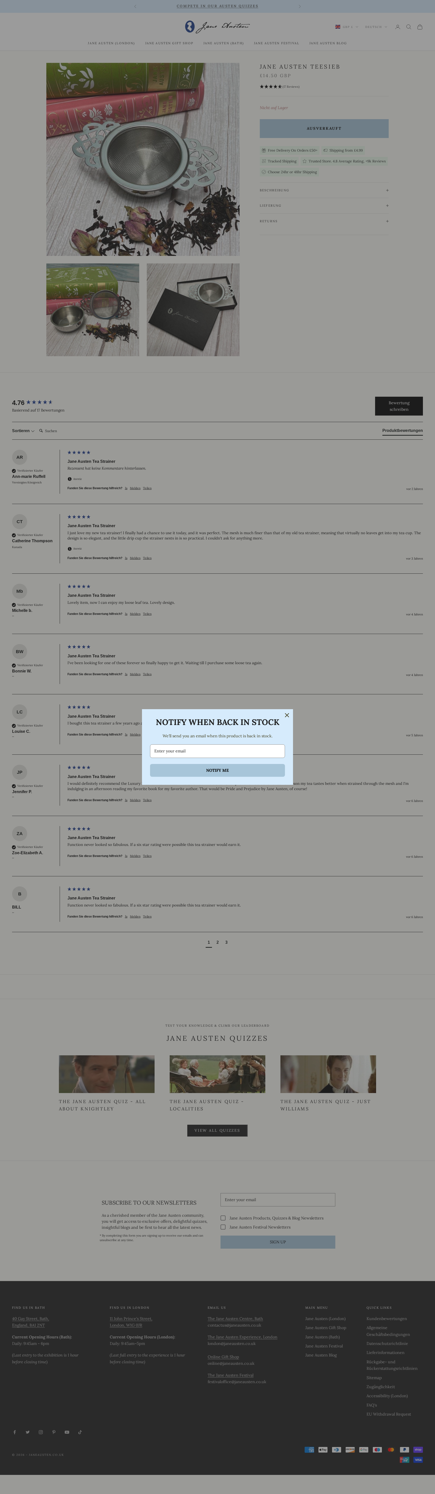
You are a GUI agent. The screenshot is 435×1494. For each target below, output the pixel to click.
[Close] (287, 715)
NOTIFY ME (217, 770)
